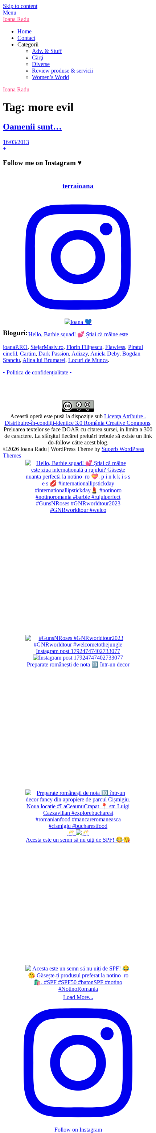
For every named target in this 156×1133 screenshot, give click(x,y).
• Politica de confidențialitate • (37, 372)
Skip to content (20, 6)
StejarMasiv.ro (46, 347)
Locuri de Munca (88, 360)
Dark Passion (53, 353)
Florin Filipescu (84, 347)
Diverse (41, 64)
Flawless (115, 347)
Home (24, 31)
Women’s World (50, 77)
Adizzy (79, 353)
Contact (26, 38)
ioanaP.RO (15, 347)
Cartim (28, 353)
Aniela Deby (104, 353)
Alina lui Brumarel (43, 360)
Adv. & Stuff (47, 51)
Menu (9, 12)
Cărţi (37, 57)
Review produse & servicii (62, 70)
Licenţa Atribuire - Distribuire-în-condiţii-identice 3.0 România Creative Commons (77, 419)
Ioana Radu (16, 19)
